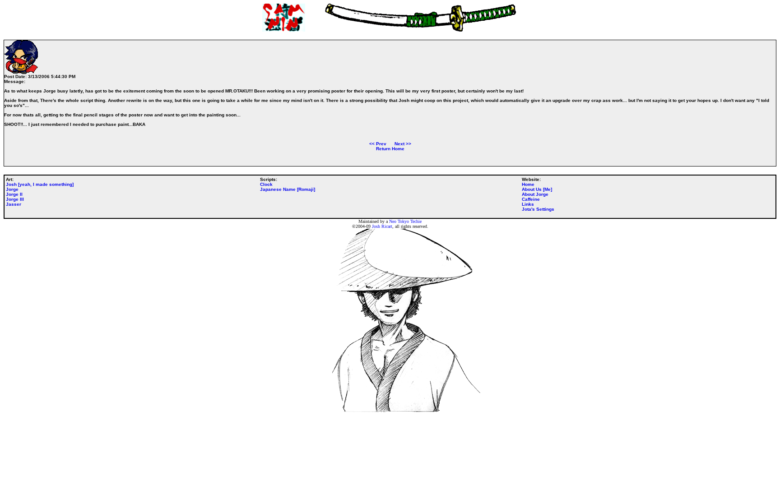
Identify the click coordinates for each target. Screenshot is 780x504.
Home (528, 184)
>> (403, 143)
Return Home (390, 148)
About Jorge (535, 194)
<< (377, 143)
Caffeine (531, 199)
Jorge (12, 189)
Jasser (13, 204)
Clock (266, 184)
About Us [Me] (537, 189)
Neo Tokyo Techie (405, 221)
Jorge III (15, 199)
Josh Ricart (382, 226)
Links (528, 204)
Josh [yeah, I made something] (40, 184)
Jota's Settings (538, 209)
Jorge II (14, 194)
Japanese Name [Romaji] (287, 189)
